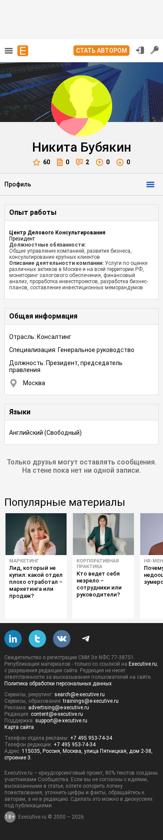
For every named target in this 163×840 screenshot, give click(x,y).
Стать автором (101, 50)
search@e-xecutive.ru (79, 694)
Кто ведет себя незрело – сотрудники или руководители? (99, 584)
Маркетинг (24, 561)
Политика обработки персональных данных (58, 684)
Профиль (17, 184)
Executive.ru (143, 664)
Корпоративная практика (98, 563)
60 (46, 162)
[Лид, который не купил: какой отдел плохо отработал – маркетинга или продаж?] (36, 534)
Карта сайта (19, 727)
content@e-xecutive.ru (57, 714)
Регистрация (154, 50)
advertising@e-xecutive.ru (58, 708)
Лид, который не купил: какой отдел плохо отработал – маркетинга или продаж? (36, 582)
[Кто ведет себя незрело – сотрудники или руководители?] (103, 534)
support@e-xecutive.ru (61, 721)
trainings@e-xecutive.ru (91, 701)
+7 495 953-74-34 (91, 738)
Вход (140, 50)
